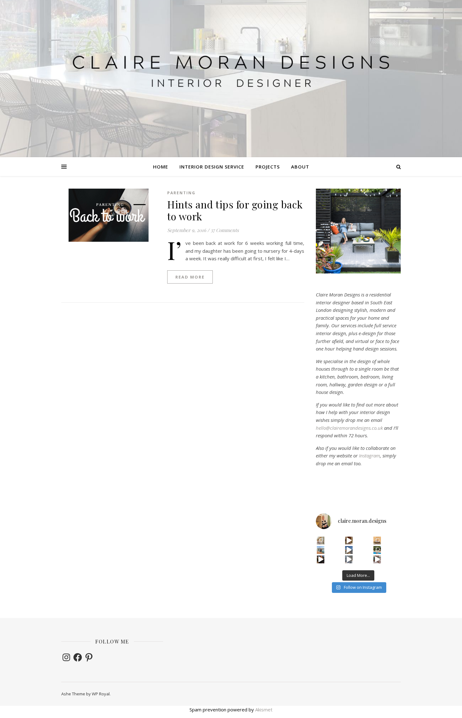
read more (190, 277)
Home (160, 166)
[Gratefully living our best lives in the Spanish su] (321, 550)
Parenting (181, 193)
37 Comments (225, 230)
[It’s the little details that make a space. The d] (349, 540)
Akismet (263, 709)
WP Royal (101, 694)
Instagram (369, 455)
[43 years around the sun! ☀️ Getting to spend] (377, 550)
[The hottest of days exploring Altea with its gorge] (349, 550)
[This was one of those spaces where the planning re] (349, 559)
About (300, 166)
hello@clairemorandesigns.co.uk (349, 428)
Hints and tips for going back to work (235, 210)
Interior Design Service (211, 166)
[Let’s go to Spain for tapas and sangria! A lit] (321, 559)
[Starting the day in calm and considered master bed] (377, 559)
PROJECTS (268, 166)
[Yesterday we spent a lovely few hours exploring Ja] (377, 540)
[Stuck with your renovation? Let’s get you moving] (321, 540)
